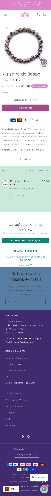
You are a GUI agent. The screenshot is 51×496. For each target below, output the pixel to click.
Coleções (10, 412)
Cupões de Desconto (16, 370)
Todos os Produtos (14, 406)
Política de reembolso (18, 482)
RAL (7, 376)
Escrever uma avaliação (25, 240)
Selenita (22, 474)
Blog (7, 419)
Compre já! (25, 107)
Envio (19, 90)
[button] (5, 14)
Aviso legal (35, 486)
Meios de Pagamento (16, 358)
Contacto (10, 425)
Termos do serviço (37, 482)
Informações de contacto (27, 490)
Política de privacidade (30, 477)
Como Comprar (13, 364)
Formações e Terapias (16, 400)
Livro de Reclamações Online (20, 383)
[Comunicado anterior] (5, 5)
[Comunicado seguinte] (46, 5)
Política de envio (21, 486)
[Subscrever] (42, 302)
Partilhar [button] (27, 159)
